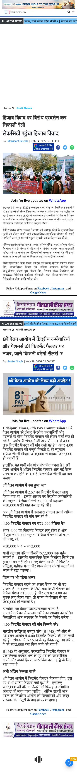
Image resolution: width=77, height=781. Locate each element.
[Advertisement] (38, 65)
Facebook (43, 288)
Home (7, 108)
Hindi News (24, 108)
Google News (38, 292)
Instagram (57, 288)
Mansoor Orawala (18, 140)
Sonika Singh (15, 361)
